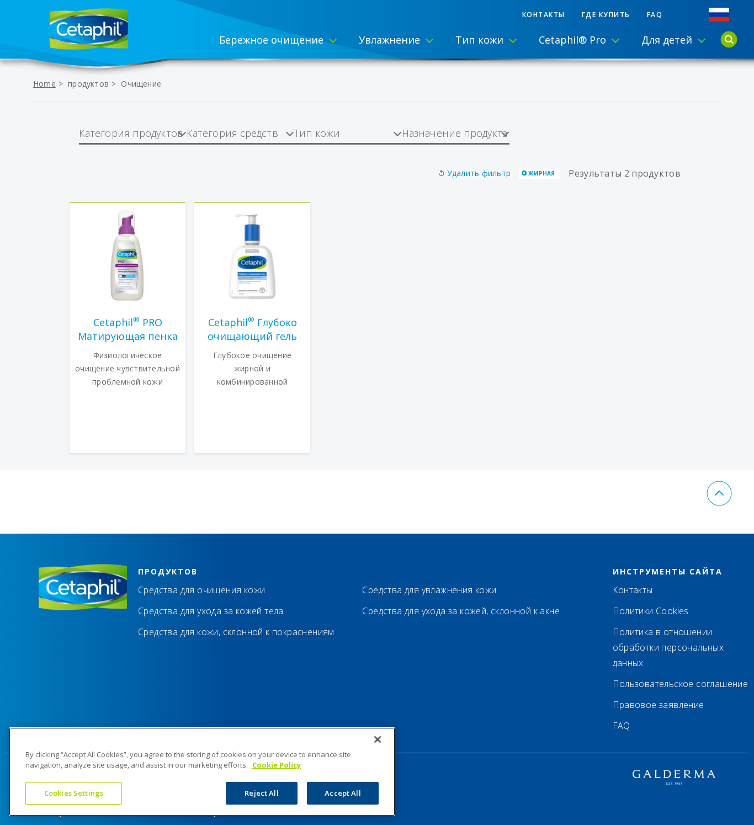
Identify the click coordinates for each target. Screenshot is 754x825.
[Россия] (718, 14)
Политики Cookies (651, 611)
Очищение (141, 83)
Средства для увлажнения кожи (429, 590)
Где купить (606, 14)
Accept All (342, 793)
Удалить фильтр (479, 173)
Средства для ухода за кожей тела (211, 611)
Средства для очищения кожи (201, 590)
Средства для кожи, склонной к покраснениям (236, 632)
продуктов (88, 83)
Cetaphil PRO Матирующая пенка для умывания (128, 329)
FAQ (655, 14)
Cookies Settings (73, 793)
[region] (202, 771)
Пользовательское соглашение (680, 684)
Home (44, 83)
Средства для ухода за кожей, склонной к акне (461, 611)
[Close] (377, 739)
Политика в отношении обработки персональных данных (668, 647)
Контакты (543, 14)
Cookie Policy (276, 765)
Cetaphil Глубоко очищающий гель (252, 329)
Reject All (261, 793)
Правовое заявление (658, 705)
